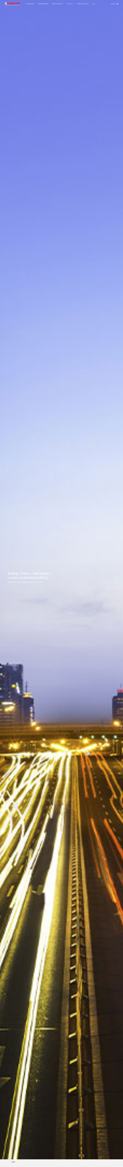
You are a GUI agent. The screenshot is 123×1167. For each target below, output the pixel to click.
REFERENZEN (43, 4)
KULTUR (70, 4)
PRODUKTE (30, 4)
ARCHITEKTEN (57, 4)
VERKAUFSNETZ (82, 4)
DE (94, 4)
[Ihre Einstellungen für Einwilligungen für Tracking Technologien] (119, 1163)
